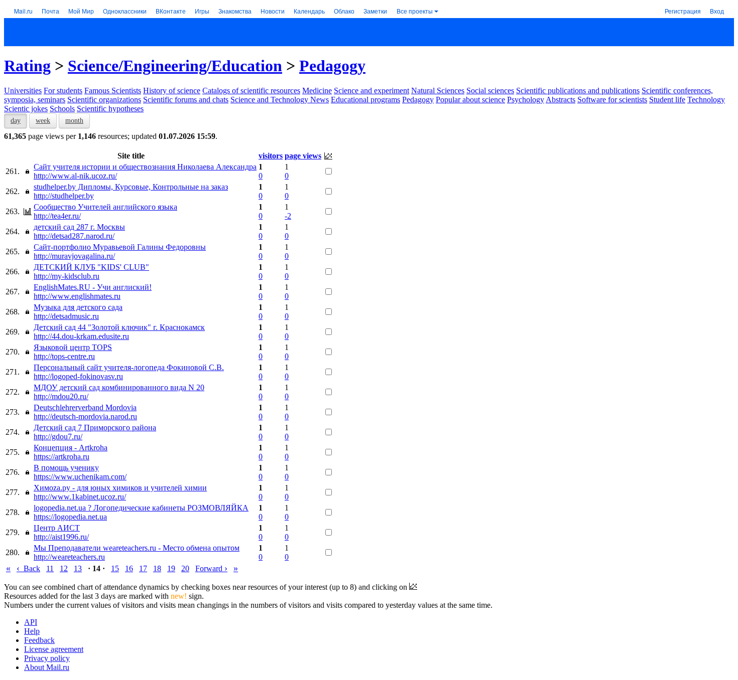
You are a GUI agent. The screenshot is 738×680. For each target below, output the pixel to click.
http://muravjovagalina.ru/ (74, 256)
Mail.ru (23, 11)
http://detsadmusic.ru (66, 316)
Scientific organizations (104, 99)
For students (63, 90)
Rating (27, 66)
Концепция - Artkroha (70, 447)
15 (115, 568)
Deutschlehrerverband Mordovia (85, 407)
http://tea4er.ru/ (57, 216)
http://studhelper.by (64, 196)
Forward (211, 568)
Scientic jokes (26, 108)
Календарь (309, 11)
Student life (667, 99)
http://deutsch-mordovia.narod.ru (85, 416)
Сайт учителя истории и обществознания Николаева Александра (145, 166)
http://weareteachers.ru (69, 557)
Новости (273, 11)
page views (303, 155)
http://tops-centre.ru (64, 356)
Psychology (525, 99)
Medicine (317, 90)
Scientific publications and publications (578, 90)
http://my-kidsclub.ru (66, 276)
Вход (717, 11)
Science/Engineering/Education (175, 66)
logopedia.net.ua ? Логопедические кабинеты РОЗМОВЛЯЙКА (141, 507)
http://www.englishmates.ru (77, 296)
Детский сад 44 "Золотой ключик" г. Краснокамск (119, 327)
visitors (271, 155)
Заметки (375, 11)
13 (78, 568)
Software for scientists (612, 99)
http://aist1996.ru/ (61, 537)
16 (129, 568)
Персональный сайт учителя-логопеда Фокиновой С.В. (129, 367)
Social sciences (490, 90)
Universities (23, 90)
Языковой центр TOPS (73, 347)
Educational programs (365, 99)
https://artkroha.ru (61, 456)
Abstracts (560, 99)
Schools (62, 108)
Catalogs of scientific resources (251, 90)
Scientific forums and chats (185, 99)
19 (171, 568)
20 (185, 568)
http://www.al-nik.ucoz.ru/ (75, 176)
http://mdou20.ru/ (61, 396)
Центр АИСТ (57, 528)
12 (64, 568)
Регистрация (683, 11)
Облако (344, 11)
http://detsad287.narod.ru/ (74, 236)
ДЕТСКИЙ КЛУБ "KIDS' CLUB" (91, 267)
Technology (706, 99)
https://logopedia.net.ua (70, 517)
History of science (171, 90)
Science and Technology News (279, 99)
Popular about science (470, 99)
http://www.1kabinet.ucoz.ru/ (80, 496)
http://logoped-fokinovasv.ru (78, 376)
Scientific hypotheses (110, 108)
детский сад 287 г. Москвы (79, 227)
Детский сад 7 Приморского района (95, 427)
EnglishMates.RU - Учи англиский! (93, 287)
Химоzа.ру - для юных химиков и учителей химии (120, 487)
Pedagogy (332, 66)
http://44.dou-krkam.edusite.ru (81, 336)
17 (143, 568)
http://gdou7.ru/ (58, 436)
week (43, 120)
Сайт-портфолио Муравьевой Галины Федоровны (120, 247)
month (74, 120)
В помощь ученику (66, 467)
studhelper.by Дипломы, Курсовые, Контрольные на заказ (131, 187)
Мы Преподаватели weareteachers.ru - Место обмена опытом (136, 548)
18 (157, 568)
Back (28, 568)
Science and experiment (371, 90)
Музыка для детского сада (78, 307)
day (16, 120)
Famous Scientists (112, 90)
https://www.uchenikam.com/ (80, 476)
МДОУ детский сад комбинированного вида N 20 (119, 387)
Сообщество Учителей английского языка (105, 207)
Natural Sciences (437, 90)
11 (50, 568)
